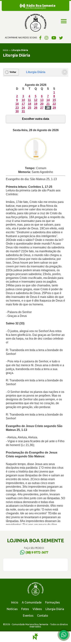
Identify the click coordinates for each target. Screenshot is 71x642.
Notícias (12, 609)
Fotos (25, 609)
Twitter (61, 37)
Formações (52, 602)
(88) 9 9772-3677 (36, 552)
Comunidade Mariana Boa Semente (35, 23)
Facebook (40, 37)
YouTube (54, 37)
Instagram (46, 37)
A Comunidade (32, 602)
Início (5, 50)
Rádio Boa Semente (40, 5)
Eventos (28, 615)
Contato (42, 615)
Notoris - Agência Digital (35, 636)
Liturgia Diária (55, 609)
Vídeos (37, 609)
